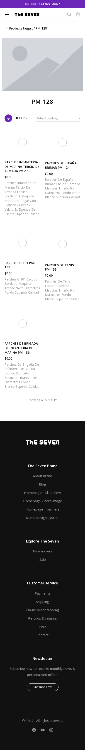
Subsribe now (43, 687)
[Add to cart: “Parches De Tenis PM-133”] (75, 253)
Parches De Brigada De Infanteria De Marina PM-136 (21, 347)
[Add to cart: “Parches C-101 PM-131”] (35, 251)
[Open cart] (78, 14)
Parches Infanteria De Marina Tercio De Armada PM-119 (22, 166)
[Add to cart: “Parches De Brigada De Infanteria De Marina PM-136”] (35, 332)
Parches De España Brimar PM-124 (61, 165)
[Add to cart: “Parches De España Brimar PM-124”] (75, 151)
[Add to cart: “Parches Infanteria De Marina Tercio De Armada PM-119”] (35, 150)
